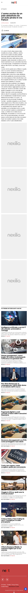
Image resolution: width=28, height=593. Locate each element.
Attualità (3, 9)
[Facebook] (1, 578)
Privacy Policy (15, 584)
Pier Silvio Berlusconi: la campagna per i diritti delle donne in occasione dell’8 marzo (13, 385)
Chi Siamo (3, 584)
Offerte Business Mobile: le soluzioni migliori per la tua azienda (11, 548)
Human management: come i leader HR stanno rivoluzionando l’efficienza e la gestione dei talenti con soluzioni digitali (13, 357)
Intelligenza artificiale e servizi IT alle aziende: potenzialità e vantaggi (13, 329)
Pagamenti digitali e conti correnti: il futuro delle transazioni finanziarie (14, 413)
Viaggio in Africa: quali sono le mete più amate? (12, 493)
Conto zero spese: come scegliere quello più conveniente (13, 466)
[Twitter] (6, 578)
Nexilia (3, 336)
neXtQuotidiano (5, 22)
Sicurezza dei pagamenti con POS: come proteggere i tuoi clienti (14, 440)
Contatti (9, 584)
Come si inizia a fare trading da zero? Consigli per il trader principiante (12, 520)
